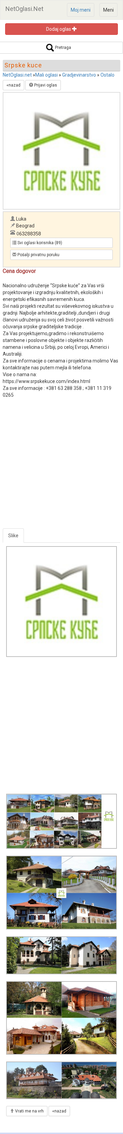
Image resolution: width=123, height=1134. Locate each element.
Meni (108, 10)
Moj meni (81, 10)
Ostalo (107, 75)
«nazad (13, 85)
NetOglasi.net (17, 75)
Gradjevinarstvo (79, 75)
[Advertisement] (61, 466)
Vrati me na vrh (29, 1111)
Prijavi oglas (45, 85)
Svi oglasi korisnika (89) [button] (39, 242)
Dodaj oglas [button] (59, 29)
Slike (13, 535)
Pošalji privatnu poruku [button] (37, 254)
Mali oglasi (46, 75)
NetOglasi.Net (24, 8)
